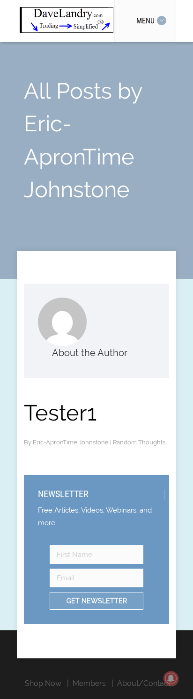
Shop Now (43, 683)
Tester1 (60, 413)
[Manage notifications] (170, 678)
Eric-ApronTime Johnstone (71, 442)
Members (89, 683)
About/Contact (144, 683)
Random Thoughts (139, 442)
